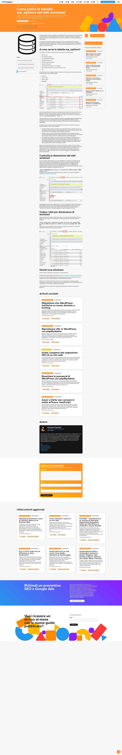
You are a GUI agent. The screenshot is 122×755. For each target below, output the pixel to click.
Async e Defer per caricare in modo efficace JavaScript (58, 401)
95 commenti (56, 342)
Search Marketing (46, 349)
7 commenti (56, 389)
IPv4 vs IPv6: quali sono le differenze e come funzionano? (29, 553)
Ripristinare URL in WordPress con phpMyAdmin (59, 330)
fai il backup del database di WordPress (71, 275)
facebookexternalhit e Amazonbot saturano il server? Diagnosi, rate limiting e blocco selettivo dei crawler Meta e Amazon (90, 555)
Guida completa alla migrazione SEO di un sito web (60, 353)
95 (91, 95)
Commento (43, 469)
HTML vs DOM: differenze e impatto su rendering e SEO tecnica (93, 66)
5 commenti (55, 413)
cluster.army (44, 450)
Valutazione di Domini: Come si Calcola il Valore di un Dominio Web (31, 520)
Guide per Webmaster (22, 21)
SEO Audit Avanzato (46, 446)
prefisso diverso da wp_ (50, 173)
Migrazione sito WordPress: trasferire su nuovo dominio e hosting (58, 305)
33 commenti (56, 365)
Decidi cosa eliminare (22, 71)
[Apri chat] (119, 752)
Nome (42, 482)
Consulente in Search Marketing (55, 429)
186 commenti (56, 318)
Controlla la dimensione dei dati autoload (26, 64)
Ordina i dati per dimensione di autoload (26, 67)
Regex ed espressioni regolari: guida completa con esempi (93, 54)
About (85, 2)
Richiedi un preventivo (108, 2)
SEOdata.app (44, 449)
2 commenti (62, 534)
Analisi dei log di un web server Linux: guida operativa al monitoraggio (60, 553)
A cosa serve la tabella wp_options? (25, 60)
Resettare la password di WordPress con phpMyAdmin (58, 377)
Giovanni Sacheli (45, 445)
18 (91, 58)
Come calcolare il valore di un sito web (60, 519)
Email (42, 488)
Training (78, 2)
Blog (92, 2)
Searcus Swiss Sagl (45, 448)
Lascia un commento (34, 536)
